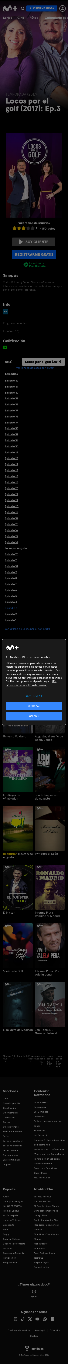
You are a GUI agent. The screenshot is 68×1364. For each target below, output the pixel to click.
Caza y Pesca (40, 1173)
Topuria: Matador (12, 1239)
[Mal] (19, 228)
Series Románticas (12, 1145)
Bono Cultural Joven (44, 1253)
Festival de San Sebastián (47, 1159)
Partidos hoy (9, 1258)
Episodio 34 (11, 422)
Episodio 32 (11, 434)
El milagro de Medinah (18, 1030)
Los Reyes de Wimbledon (11, 797)
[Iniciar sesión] (62, 8)
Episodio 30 (12, 446)
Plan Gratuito (41, 1243)
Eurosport (8, 1248)
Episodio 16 (11, 530)
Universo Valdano (14, 736)
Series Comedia (11, 1150)
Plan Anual (39, 1248)
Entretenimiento (11, 1159)
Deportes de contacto (14, 1243)
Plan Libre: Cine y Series (46, 1234)
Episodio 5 (11, 596)
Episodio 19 (11, 512)
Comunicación (41, 1267)
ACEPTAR (34, 716)
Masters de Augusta (18, 855)
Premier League (11, 1210)
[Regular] (24, 228)
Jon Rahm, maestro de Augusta (48, 797)
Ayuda (34, 1296)
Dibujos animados (43, 1163)
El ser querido (41, 1102)
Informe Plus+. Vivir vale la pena (48, 972)
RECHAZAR (34, 705)
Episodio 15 (11, 536)
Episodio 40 (12, 392)
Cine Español (9, 1108)
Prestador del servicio (19, 1330)
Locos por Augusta (16, 548)
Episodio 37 (11, 410)
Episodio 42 (11, 380)
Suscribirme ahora (41, 8)
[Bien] (28, 228)
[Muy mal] (14, 228)
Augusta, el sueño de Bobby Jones (49, 738)
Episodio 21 (11, 500)
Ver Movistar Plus (42, 1196)
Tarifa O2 (38, 1258)
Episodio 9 (11, 572)
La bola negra (41, 1107)
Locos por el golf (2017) (43, 362)
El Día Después (10, 1215)
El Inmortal (39, 1130)
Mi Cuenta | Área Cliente (46, 1206)
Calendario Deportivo (14, 1253)
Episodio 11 (11, 560)
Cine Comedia (10, 1112)
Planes (37, 1239)
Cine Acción (9, 1117)
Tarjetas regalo (41, 1262)
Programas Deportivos (45, 1168)
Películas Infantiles (12, 1131)
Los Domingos (41, 1111)
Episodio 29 (11, 452)
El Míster (9, 912)
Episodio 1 (10, 619)
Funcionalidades (42, 1201)
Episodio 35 (11, 416)
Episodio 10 (11, 566)
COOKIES (34, 1336)
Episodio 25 (11, 476)
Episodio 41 (11, 386)
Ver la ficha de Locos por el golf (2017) (27, 628)
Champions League (13, 1201)
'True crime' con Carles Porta (49, 1154)
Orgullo (7, 1164)
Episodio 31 (11, 440)
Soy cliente (37, 242)
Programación (10, 1262)
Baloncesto (8, 1225)
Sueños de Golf (13, 971)
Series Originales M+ (13, 1141)
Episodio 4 (11, 601)
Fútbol (34, 18)
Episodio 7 (11, 584)
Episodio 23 (11, 488)
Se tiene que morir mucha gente (47, 1123)
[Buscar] (22, 8)
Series (7, 18)
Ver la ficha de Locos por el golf (35, 367)
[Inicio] (10, 8)
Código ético (40, 1215)
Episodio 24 (11, 482)
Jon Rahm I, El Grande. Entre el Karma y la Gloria (47, 1031)
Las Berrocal (40, 1135)
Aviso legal (40, 1330)
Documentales (10, 1155)
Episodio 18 (11, 518)
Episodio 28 (11, 458)
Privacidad (55, 1330)
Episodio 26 (11, 470)
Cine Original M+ (11, 1103)
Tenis (5, 1229)
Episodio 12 (11, 554)
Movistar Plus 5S (42, 1177)
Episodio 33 (11, 428)
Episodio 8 (11, 578)
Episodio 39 (11, 398)
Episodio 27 (11, 464)
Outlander (39, 1116)
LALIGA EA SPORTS (12, 1206)
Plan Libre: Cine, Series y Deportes (46, 1227)
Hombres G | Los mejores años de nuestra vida (49, 1142)
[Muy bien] (33, 228)
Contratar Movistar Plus (46, 1220)
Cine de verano (11, 1127)
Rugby (6, 1234)
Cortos (6, 1122)
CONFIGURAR (34, 695)
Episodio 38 (11, 404)
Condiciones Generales (46, 1210)
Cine (20, 18)
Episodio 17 (11, 524)
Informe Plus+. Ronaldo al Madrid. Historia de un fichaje (49, 914)
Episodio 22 (11, 494)
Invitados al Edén (46, 853)
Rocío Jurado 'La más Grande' (49, 1149)
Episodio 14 (11, 542)
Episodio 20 (12, 506)
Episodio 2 (11, 613)
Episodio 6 (11, 590)
